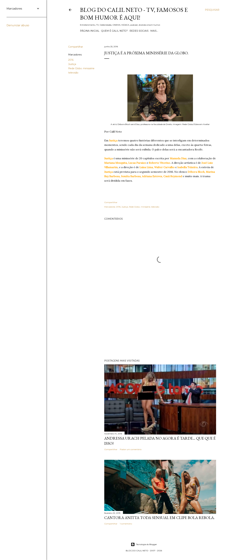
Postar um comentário (130, 449)
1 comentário (126, 523)
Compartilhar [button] (75, 46)
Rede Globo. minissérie (81, 68)
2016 (70, 59)
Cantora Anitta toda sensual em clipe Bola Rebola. (159, 517)
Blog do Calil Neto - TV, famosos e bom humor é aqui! (134, 13)
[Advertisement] (160, 328)
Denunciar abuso (18, 25)
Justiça (72, 64)
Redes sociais (139, 30)
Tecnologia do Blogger (146, 544)
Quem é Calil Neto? (114, 30)
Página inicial (89, 30)
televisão (73, 72)
